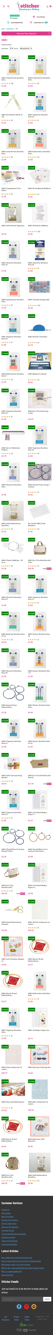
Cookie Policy (26, 1318)
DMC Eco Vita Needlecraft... (7, 886)
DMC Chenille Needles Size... (11, 486)
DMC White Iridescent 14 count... (39, 923)
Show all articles (7, 1275)
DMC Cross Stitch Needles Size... (12, 79)
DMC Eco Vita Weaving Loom (38, 412)
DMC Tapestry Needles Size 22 (11, 813)
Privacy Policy (16, 1318)
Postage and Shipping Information (13, 1234)
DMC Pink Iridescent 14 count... (11, 1068)
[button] (8, 6)
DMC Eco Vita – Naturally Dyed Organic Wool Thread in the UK (22, 1268)
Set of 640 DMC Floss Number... (36, 524)
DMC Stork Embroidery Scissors (11, 923)
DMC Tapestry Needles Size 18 (38, 116)
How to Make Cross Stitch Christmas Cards (16, 1257)
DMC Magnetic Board (37, 374)
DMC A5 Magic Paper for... (39, 1030)
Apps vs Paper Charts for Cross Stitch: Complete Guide (21, 1261)
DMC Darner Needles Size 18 (39, 635)
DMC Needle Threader (37, 337)
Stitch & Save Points (9, 1223)
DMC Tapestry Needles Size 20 (11, 412)
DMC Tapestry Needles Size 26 (11, 338)
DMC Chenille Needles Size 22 (11, 598)
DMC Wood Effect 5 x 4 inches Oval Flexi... (37, 850)
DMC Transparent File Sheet (11, 189)
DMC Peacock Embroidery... (13, 1102)
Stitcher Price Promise (9, 1220)
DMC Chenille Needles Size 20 (11, 672)
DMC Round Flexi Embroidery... (9, 706)
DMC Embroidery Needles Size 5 (12, 375)
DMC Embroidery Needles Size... (39, 152)
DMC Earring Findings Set (39, 1067)
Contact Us (5, 1209)
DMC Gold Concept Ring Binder (11, 776)
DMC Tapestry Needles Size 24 (38, 449)
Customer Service (7, 1230)
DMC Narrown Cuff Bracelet (36, 1140)
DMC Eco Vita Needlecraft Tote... (39, 561)
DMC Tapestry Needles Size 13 (38, 598)
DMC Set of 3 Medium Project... (10, 449)
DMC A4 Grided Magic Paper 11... (37, 886)
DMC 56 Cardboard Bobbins (39, 188)
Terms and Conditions (9, 1244)
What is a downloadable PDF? (11, 1271)
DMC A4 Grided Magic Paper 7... (37, 813)
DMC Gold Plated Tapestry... (13, 226)
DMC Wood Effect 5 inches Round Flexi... (12, 850)
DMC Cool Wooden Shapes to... (12, 960)
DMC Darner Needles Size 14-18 (39, 742)
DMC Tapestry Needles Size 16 (11, 742)
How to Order (6, 1213)
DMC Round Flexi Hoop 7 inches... (39, 486)
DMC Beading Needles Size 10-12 (13, 635)
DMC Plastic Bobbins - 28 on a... (12, 561)
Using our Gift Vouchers (9, 1227)
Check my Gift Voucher (9, 1241)
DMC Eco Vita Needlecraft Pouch (39, 776)
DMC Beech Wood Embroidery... (35, 960)
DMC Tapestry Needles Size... (11, 1031)
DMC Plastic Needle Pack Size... (39, 706)
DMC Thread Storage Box (39, 300)
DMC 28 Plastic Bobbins (38, 226)
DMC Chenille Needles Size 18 (11, 264)
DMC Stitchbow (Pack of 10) (11, 116)
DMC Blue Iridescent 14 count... (38, 1103)
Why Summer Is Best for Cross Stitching (15, 1264)
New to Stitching (7, 1216)
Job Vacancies (5, 1318)
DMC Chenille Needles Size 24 (38, 264)
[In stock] (13, 65)
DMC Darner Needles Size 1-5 (39, 672)
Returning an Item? (8, 1237)
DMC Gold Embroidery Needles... (11, 524)
